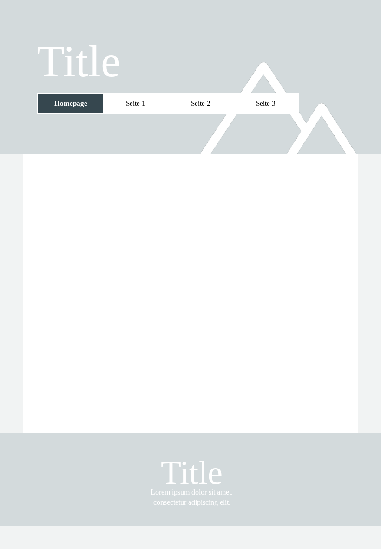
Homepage (70, 103)
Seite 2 (200, 103)
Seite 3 (266, 103)
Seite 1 (135, 103)
